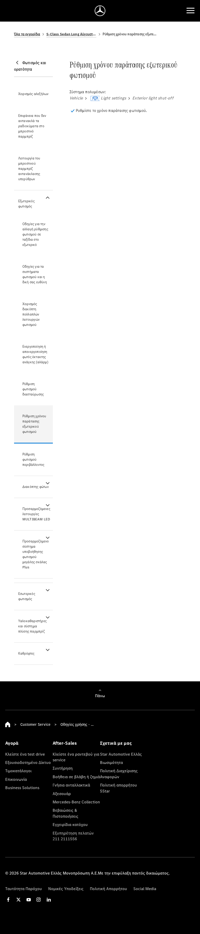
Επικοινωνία (16, 779)
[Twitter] (18, 899)
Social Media (144, 888)
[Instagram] (38, 899)
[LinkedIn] (49, 899)
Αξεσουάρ (62, 793)
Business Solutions (22, 787)
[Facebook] (8, 899)
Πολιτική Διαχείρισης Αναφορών (119, 773)
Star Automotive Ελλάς (121, 754)
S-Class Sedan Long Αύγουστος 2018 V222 (71, 34)
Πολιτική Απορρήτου (108, 888)
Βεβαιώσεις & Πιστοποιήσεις (65, 813)
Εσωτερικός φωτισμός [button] (26, 596)
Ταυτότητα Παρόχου (23, 888)
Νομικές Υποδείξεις (66, 888)
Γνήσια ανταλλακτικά (71, 785)
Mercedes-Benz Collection (76, 801)
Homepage (7, 724)
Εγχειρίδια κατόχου (70, 824)
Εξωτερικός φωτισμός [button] (26, 204)
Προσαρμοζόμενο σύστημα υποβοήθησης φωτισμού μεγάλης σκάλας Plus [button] (35, 554)
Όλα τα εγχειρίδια (27, 34)
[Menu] (190, 10)
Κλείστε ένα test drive (25, 754)
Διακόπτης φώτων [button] (35, 486)
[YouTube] (29, 899)
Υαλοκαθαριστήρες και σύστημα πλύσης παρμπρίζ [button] (32, 626)
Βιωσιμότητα (111, 762)
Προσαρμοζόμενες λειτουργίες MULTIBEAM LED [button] (36, 514)
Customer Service (35, 724)
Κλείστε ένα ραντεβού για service (76, 756)
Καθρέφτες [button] (26, 653)
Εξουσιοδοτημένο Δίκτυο (28, 762)
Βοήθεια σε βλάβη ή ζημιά (76, 776)
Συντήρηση (63, 768)
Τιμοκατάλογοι (18, 770)
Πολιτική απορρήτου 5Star (118, 787)
